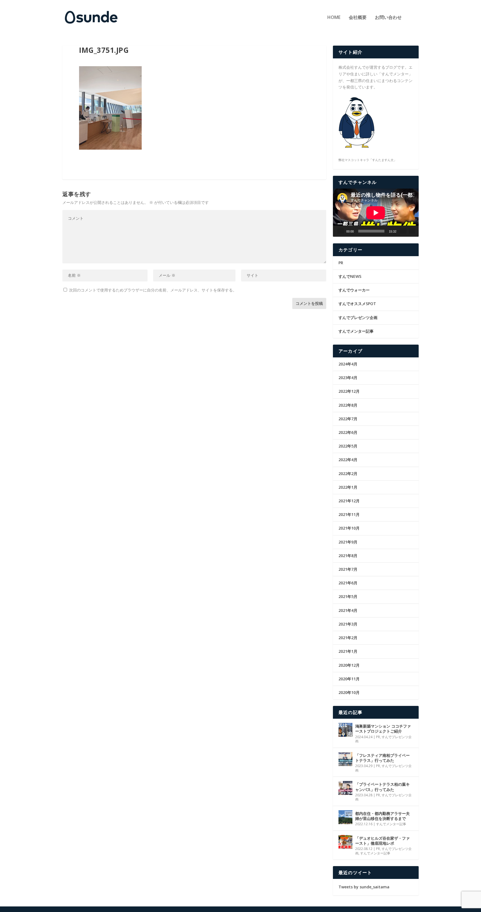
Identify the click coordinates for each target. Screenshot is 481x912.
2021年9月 (347, 542)
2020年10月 (349, 692)
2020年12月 (349, 665)
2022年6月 (347, 432)
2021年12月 (349, 500)
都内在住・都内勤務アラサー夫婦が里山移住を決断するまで (382, 816)
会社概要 (358, 17)
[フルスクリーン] (412, 231)
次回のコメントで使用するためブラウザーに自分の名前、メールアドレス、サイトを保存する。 (153, 290)
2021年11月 (349, 514)
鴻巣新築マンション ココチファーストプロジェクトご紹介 (383, 728)
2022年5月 (347, 446)
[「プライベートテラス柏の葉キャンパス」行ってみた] (345, 788)
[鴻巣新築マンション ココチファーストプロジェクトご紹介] (345, 730)
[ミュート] (403, 231)
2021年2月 (347, 637)
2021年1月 (347, 651)
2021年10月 (349, 528)
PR (340, 262)
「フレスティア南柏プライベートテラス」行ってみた (382, 758)
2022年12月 (349, 391)
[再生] (340, 231)
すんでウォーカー (354, 290)
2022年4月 (347, 459)
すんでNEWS (349, 276)
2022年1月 (347, 487)
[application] (376, 213)
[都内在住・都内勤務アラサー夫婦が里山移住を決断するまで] (345, 817)
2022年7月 (347, 418)
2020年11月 (349, 678)
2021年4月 (347, 610)
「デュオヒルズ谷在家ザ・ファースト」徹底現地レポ (382, 841)
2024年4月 (347, 364)
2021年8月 (347, 555)
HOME (333, 17)
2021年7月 (347, 569)
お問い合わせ (388, 17)
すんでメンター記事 (356, 331)
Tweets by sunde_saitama (363, 886)
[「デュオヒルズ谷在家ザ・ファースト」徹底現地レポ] (345, 842)
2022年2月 (347, 473)
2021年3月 (347, 624)
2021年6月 (347, 582)
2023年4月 (347, 377)
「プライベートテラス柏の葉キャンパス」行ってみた (382, 787)
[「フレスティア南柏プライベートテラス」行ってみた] (345, 759)
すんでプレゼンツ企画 (357, 317)
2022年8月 (347, 405)
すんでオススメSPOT (357, 303)
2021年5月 (347, 596)
